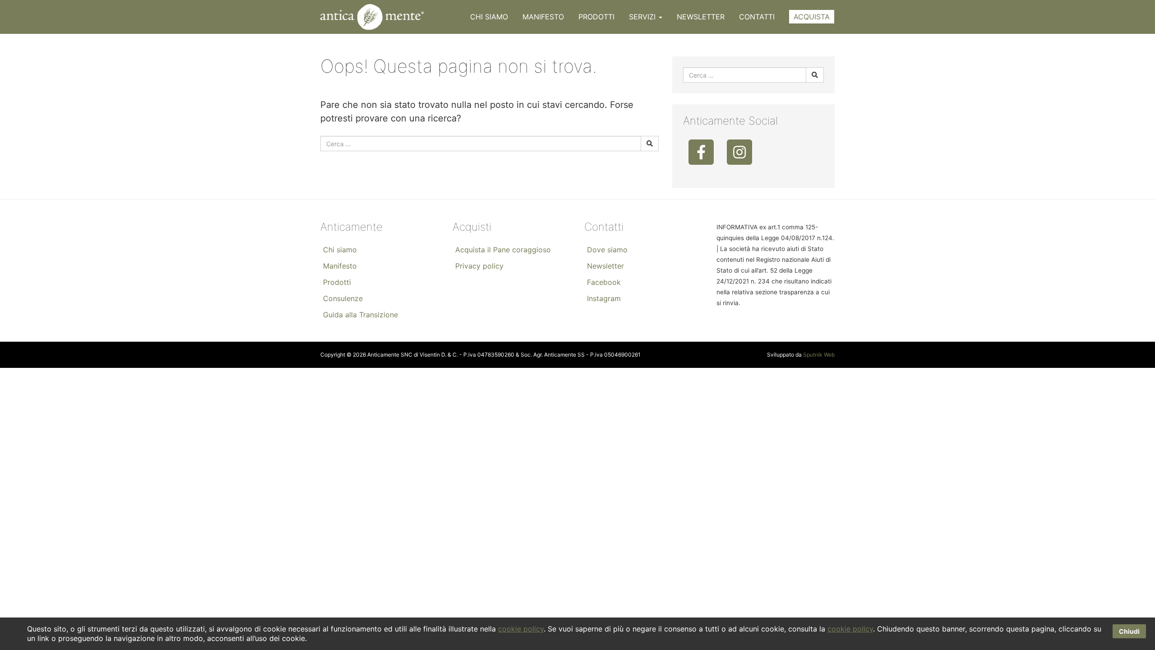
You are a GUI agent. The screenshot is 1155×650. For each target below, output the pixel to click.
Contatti (757, 16)
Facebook (604, 282)
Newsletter (701, 16)
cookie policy (521, 628)
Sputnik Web (819, 354)
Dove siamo (607, 249)
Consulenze (343, 298)
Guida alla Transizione (360, 314)
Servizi (643, 16)
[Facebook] (701, 152)
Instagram (604, 298)
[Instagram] (739, 152)
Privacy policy (479, 265)
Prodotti (596, 16)
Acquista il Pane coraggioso (503, 249)
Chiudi (1129, 631)
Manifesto (543, 16)
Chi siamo (489, 16)
